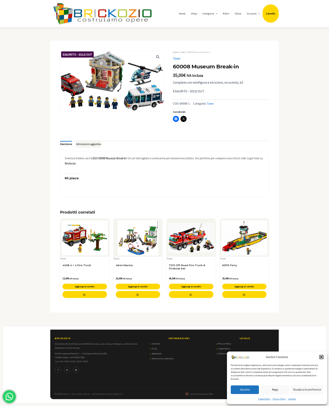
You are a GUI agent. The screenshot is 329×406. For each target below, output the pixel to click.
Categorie (208, 13)
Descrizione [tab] (66, 144)
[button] (321, 357)
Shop (194, 13)
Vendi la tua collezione (163, 358)
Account (251, 13)
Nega (275, 389)
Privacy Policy (279, 398)
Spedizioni (157, 353)
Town (183, 52)
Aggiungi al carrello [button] (84, 286)
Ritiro (226, 13)
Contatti (292, 398)
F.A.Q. (154, 348)
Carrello (270, 13)
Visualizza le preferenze (307, 389)
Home (182, 13)
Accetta (245, 389)
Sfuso (238, 13)
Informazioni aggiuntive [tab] (88, 144)
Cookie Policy (264, 398)
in (67, 369)
